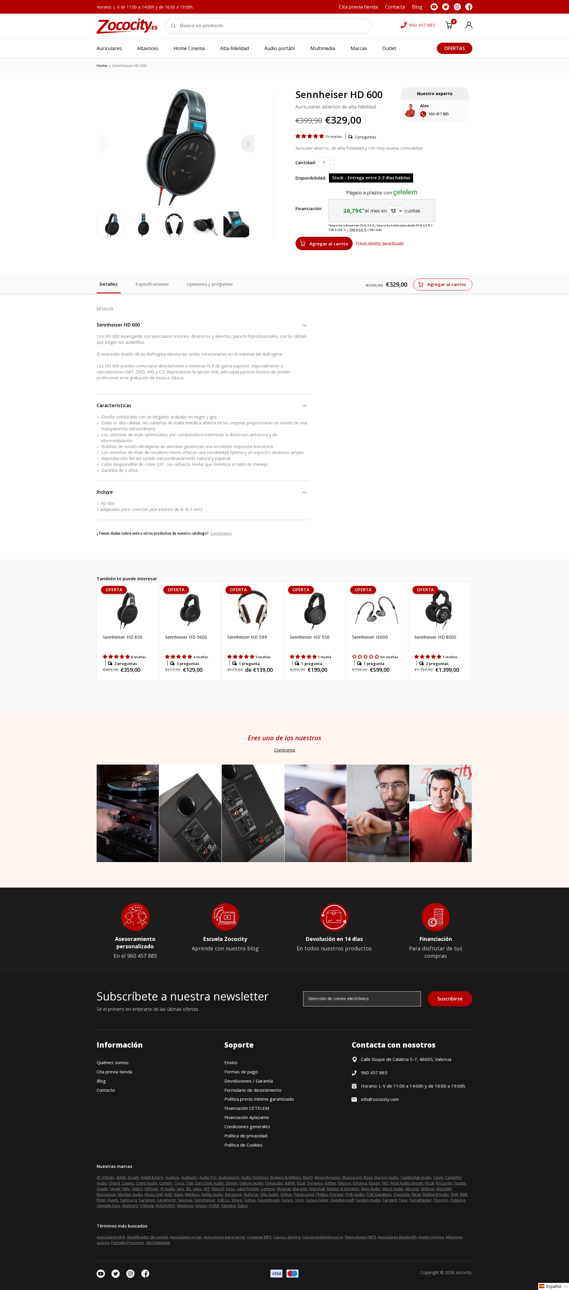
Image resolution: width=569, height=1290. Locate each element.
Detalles (109, 284)
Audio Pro (208, 1177)
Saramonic (166, 1200)
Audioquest (228, 1177)
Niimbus (192, 1194)
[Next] (247, 143)
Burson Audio (387, 1177)
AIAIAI (121, 1177)
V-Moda (147, 1205)
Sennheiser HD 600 (118, 325)
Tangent (389, 1200)
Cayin (438, 1177)
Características (114, 405)
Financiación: (308, 208)
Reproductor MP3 (360, 1237)
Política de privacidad (245, 1136)
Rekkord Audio (436, 1194)
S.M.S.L (223, 1200)
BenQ (308, 1177)
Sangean (147, 1200)
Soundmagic (269, 1200)
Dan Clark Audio (209, 1183)
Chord (114, 1183)
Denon (232, 1183)
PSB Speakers (379, 1194)
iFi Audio (167, 1188)
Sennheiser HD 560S (186, 637)
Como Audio (146, 1183)
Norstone (233, 1194)
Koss (230, 1188)
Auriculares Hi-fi (111, 1237)
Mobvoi (427, 1188)
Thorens (441, 1200)
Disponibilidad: (310, 178)
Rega (416, 1194)
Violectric (130, 1205)
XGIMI (214, 1205)
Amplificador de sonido (147, 1237)
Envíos (231, 1062)
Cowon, (128, 1183)
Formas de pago (241, 1072)
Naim (178, 1194)
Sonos (287, 1200)
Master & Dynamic (343, 1188)
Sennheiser (204, 1200)
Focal (429, 1183)
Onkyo (286, 1194)
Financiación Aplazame (246, 1117)
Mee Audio (371, 1188)
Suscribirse (450, 998)
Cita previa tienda (114, 1072)
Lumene (268, 1188)
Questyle (402, 1194)
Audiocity (189, 1177)
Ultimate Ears (108, 1205)
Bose (368, 1177)
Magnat (284, 1188)
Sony (299, 1200)
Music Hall (154, 1194)
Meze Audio (393, 1188)
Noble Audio (212, 1194)
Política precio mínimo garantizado (259, 1099)
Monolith (444, 1188)
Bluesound (352, 1177)
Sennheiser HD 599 (247, 637)
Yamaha (228, 1205)
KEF (207, 1188)
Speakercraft (342, 1200)
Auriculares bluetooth (397, 1237)
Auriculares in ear (186, 1237)
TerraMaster (420, 1200)
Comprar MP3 (259, 1237)
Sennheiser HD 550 (310, 637)
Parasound (304, 1194)
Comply (165, 1183)
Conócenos (284, 750)
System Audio (368, 1200)
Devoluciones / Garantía (248, 1081)
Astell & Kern (152, 1177)
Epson (374, 1183)
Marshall (317, 1188)
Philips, (322, 1194)
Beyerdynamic (328, 1177)
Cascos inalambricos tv (322, 1237)
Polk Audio (355, 1194)
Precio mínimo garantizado (380, 243)
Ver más (376, 230)
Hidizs (137, 1188)
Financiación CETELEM (246, 1108)
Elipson (344, 1183)
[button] (310, 136)
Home (102, 65)
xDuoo (201, 1205)
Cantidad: (305, 162)
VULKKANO (165, 1205)
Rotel (101, 1200)
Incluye (105, 492)
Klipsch (218, 1188)
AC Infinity (105, 1177)
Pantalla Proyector (127, 1242)
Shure (236, 1200)
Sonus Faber (317, 1200)
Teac (403, 1200)
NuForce (251, 1194)
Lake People (248, 1188)
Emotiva (360, 1183)
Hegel (115, 1188)
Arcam (133, 1177)
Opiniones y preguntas (210, 284)
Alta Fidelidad (158, 1242)
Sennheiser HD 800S (435, 637)
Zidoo (242, 1205)
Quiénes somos (113, 1062)
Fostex (460, 1183)
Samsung (128, 1200)
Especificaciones (152, 284)
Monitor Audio (130, 1194)
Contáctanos (221, 533)
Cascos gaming (286, 1237)
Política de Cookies (243, 1145)
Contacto (106, 1090)
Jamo (197, 1188)
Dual (301, 1183)
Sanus (250, 1200)
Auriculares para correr (224, 1237)
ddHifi (289, 1183)
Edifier (330, 1183)
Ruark (113, 1200)
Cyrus (179, 1183)
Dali (189, 1183)
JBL (188, 1188)
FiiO (385, 1183)
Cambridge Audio (416, 1177)
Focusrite (444, 1183)
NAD (168, 1194)
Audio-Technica (254, 1177)
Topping (457, 1200)
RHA (454, 1194)
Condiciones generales (247, 1126)
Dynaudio (274, 1183)
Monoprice (106, 1194)
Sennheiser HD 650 (123, 637)
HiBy (126, 1188)
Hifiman (152, 1188)
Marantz (300, 1188)
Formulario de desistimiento (253, 1090)
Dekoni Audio (251, 1183)
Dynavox (315, 1183)
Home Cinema (431, 1237)
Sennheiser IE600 (370, 637)
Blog (101, 1081)
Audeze (172, 1177)
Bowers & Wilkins (285, 1177)
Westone (185, 1205)
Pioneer (337, 1194)
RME (464, 1194)
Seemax (185, 1200)
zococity (463, 1272)
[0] (449, 26)
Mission (412, 1188)
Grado (102, 1188)
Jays (180, 1188)
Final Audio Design (406, 1183)
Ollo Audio (269, 1194)
